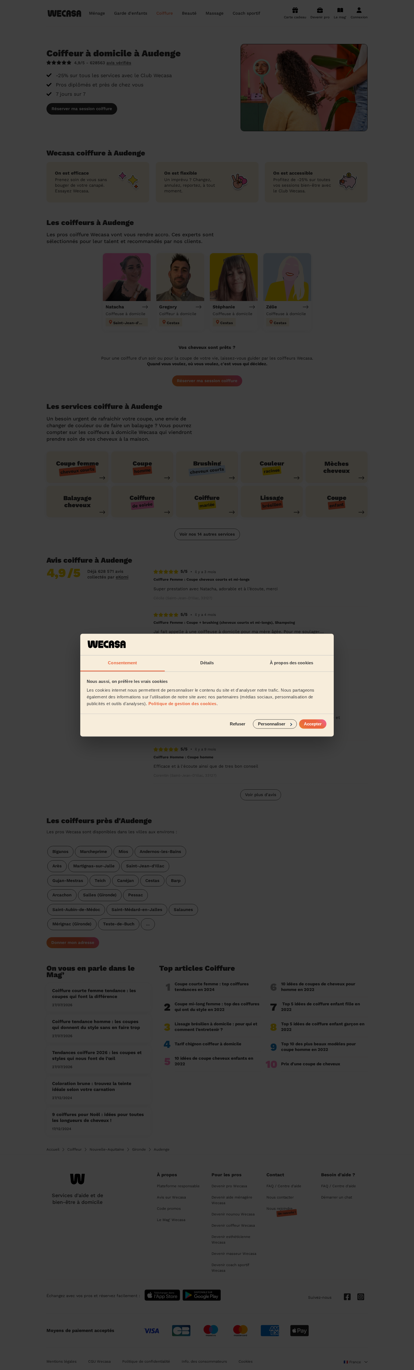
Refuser (237, 723)
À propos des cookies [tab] (291, 663)
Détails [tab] (207, 663)
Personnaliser (271, 723)
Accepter (313, 723)
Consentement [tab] (122, 663)
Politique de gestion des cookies (182, 703)
